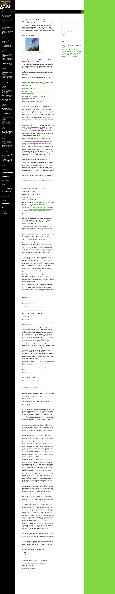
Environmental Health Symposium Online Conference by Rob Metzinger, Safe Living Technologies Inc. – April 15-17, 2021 (7, 154)
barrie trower (63, 44)
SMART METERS (66, 56)
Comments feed (4, 213)
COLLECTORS (74, 45)
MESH (80, 51)
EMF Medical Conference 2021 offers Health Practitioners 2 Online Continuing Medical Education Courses (7, 116)
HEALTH (45, 11)
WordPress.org (4, 214)
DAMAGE (77, 45)
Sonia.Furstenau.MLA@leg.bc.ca (37, 204)
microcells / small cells (75, 53)
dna (80, 45)
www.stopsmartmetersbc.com (29, 568)
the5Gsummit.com (32, 505)
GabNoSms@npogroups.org (29, 210)
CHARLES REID (74, 44)
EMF (68, 51)
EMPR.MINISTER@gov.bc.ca (38, 207)
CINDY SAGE (69, 45)
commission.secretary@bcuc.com (30, 199)
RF (67, 54)
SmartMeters (66, 11)
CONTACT (36, 11)
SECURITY (60, 11)
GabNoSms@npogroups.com (46, 209)
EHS (65, 47)
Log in (3, 210)
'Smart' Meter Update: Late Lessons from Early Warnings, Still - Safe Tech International (7, 192)
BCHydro (70, 44)
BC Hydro (67, 44)
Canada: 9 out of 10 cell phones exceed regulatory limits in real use (7, 59)
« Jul (63, 35)
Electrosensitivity (64, 51)
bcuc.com (24, 387)
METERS (68, 53)
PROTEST (80, 53)
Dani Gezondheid (5, 185)
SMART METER (74, 54)
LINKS (56, 11)
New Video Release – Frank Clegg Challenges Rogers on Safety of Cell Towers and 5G (7, 141)
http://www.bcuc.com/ (32, 387)
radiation (62, 54)
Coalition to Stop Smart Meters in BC (11, 12)
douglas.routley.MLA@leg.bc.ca (43, 202)
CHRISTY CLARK (64, 45)
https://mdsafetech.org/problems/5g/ (39, 520)
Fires (41, 11)
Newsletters (29, 11)
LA (78, 51)
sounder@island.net (46, 210)
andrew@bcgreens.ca (34, 209)
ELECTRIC (69, 47)
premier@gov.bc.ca (27, 205)
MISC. (78, 11)
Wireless (75, 56)
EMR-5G (73, 11)
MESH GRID (63, 53)
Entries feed (4, 211)
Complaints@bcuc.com (42, 306)
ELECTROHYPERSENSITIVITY (71, 49)
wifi (73, 56)
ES (69, 51)
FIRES (71, 51)
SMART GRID (70, 54)
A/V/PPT (51, 11)
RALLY (66, 54)
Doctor (62, 47)
